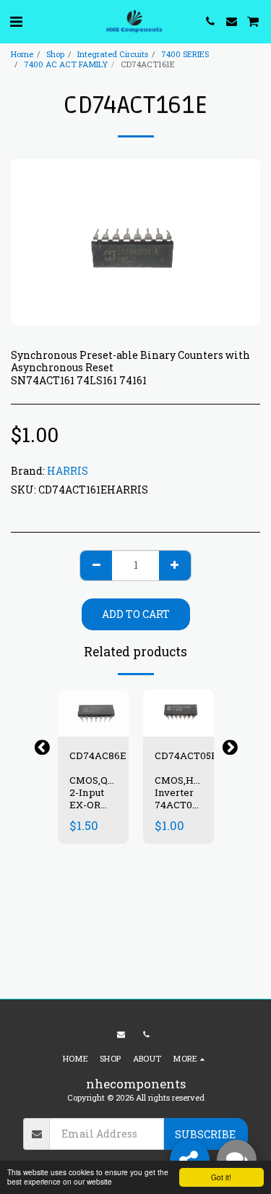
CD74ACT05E (186, 755)
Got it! (221, 1177)
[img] (93, 713)
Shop (55, 53)
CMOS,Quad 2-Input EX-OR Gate (96, 798)
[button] (16, 21)
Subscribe (205, 1134)
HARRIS (67, 471)
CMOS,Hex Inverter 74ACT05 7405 (180, 798)
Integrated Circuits (112, 53)
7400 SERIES (185, 53)
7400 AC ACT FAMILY (66, 64)
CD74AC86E (97, 755)
